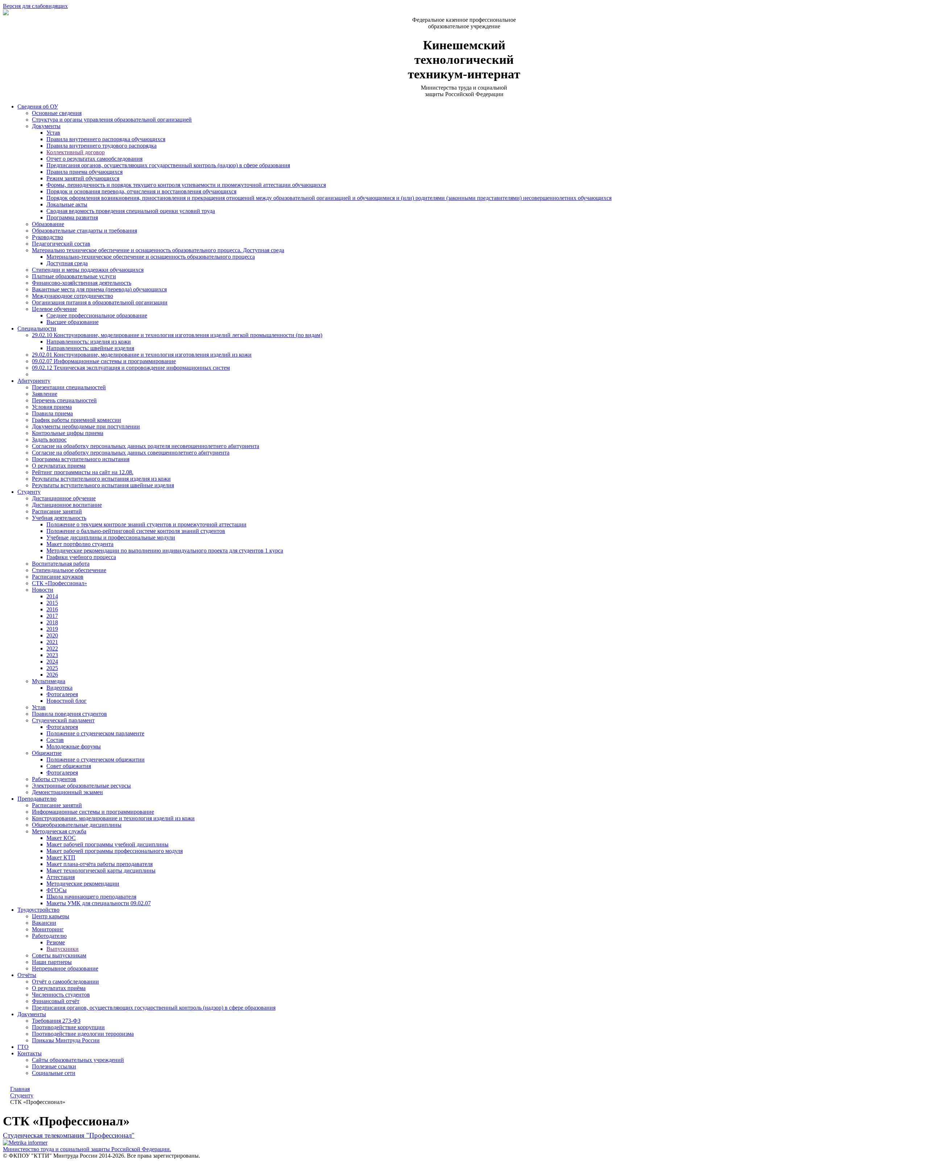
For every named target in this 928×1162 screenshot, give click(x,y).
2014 (52, 596)
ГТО (23, 1047)
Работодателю (49, 936)
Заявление (44, 394)
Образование (48, 224)
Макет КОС (61, 838)
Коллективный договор (75, 152)
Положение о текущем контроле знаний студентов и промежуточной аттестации (146, 524)
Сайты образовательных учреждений (78, 1060)
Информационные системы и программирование (93, 812)
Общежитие (47, 753)
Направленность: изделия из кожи (88, 341)
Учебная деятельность (59, 518)
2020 (52, 635)
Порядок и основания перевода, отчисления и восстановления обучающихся (141, 191)
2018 (52, 622)
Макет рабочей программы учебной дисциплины (107, 844)
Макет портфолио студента (79, 544)
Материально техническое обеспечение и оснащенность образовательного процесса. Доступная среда (158, 250)
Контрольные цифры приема (67, 433)
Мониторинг (48, 929)
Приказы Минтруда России (66, 1040)
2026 (52, 675)
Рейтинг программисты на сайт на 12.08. (82, 472)
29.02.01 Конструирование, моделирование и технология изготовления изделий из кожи (142, 355)
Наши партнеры (52, 962)
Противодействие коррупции (68, 1027)
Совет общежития (68, 766)
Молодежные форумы (73, 746)
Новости (42, 590)
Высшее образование (72, 322)
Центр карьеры (50, 916)
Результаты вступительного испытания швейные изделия (103, 485)
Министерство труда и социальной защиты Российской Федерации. (87, 1149)
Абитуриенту (33, 381)
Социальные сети (53, 1073)
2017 (52, 616)
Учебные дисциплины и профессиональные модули (110, 537)
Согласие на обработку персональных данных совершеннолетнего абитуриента (130, 452)
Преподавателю (37, 799)
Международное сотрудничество (72, 296)
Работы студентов (54, 779)
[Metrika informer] (25, 1143)
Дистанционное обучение (64, 498)
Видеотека (59, 688)
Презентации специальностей (69, 387)
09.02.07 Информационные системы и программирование (104, 361)
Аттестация (60, 877)
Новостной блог (66, 701)
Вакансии (44, 923)
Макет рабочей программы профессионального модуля (114, 851)
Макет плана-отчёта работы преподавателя (99, 864)
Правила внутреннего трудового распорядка (101, 146)
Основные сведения (57, 113)
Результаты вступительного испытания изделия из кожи (101, 479)
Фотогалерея (62, 694)
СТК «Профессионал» (59, 583)
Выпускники (62, 949)
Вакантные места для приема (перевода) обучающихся (99, 289)
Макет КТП (60, 857)
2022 (52, 648)
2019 (52, 629)
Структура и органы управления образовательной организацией (112, 119)
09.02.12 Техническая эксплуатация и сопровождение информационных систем (131, 368)
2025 (52, 668)
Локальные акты (66, 204)
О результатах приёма (59, 988)
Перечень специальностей (64, 400)
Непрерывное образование (65, 968)
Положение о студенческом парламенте (95, 733)
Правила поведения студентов (69, 714)
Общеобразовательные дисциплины (76, 825)
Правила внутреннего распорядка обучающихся (105, 139)
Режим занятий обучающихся (82, 178)
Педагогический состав (61, 244)
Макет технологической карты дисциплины (101, 870)
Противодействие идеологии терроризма (83, 1034)
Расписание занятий (57, 511)
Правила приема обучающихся (84, 172)
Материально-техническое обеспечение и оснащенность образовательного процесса (150, 257)
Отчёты (26, 975)
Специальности (36, 328)
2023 (52, 655)
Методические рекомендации (82, 883)
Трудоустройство (38, 910)
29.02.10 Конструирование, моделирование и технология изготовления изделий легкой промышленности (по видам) (177, 335)
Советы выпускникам (59, 955)
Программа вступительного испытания (80, 459)
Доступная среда (67, 263)
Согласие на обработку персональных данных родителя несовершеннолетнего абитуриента (145, 446)
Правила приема (52, 413)
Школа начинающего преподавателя (91, 897)
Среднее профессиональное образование (96, 315)
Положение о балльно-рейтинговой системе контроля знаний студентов (135, 531)
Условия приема (52, 407)
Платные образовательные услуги (74, 276)
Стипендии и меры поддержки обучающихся (88, 270)
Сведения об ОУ (37, 106)
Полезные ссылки (54, 1066)
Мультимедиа (48, 681)
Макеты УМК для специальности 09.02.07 (98, 903)
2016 (52, 609)
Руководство (47, 237)
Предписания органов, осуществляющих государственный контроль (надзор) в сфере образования (168, 165)
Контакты (29, 1053)
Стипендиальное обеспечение (69, 570)
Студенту (29, 492)
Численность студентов (61, 994)
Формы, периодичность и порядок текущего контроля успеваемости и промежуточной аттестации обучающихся (186, 185)
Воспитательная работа (61, 564)
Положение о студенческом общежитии (95, 759)
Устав (53, 133)
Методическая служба (59, 831)
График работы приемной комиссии (76, 420)
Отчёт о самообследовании (65, 981)
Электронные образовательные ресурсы (81, 786)
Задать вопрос (49, 439)
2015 (52, 603)
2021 (52, 642)
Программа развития (72, 217)
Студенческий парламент (63, 720)
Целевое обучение (54, 309)
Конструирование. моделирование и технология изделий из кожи (113, 818)
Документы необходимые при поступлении (86, 426)
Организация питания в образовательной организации (99, 302)
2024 (52, 661)
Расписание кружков (57, 577)
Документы (46, 126)
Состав (55, 740)
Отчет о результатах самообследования (94, 159)
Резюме (55, 942)
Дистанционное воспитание (67, 505)
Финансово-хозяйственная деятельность (81, 283)
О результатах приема (59, 466)
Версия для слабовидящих (35, 6)
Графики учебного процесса (81, 557)
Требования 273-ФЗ (56, 1021)
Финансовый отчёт (55, 1001)
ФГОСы (56, 890)
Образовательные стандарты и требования (84, 230)
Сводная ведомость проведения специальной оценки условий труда (130, 211)
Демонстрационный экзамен (67, 792)
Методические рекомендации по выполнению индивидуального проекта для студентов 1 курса (164, 550)
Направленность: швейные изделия (90, 348)
